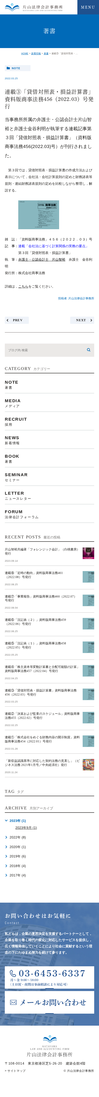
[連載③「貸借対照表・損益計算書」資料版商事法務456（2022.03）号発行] (88, 694)
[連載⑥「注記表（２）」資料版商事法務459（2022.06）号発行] (88, 623)
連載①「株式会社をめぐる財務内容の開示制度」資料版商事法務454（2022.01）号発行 (42, 739)
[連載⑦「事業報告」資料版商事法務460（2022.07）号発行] (88, 600)
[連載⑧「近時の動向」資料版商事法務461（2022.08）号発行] (88, 577)
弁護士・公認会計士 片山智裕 (41, 259)
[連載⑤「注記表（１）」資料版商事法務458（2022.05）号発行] (88, 647)
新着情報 (36, 53)
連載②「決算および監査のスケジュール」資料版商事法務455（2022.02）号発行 (42, 716)
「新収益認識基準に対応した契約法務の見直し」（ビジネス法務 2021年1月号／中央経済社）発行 (42, 763)
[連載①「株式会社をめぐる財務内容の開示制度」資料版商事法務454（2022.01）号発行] (88, 741)
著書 (46, 53)
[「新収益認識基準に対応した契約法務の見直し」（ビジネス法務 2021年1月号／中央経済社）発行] (88, 764)
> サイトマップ (15, 1070)
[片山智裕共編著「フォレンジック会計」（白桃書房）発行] (88, 553)
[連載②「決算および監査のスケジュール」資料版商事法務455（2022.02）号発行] (88, 717)
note (16, 68)
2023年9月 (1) (26, 828)
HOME (24, 53)
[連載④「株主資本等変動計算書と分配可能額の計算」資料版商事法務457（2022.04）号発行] (88, 671)
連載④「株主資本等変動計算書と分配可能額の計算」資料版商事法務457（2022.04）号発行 (42, 669)
